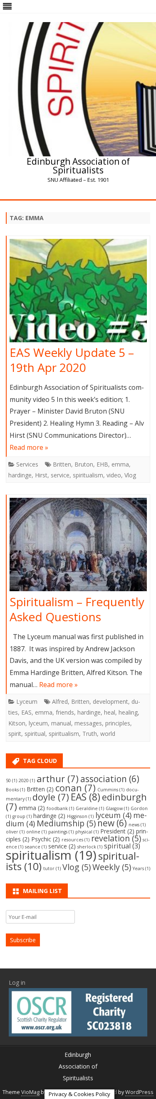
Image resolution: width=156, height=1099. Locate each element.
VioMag (30, 1092)
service (60, 475)
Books (15, 790)
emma (120, 464)
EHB (102, 464)
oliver (15, 832)
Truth (89, 734)
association (109, 779)
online (36, 832)
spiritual (35, 734)
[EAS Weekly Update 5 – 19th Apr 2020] (78, 292)
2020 (27, 780)
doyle (50, 797)
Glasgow (117, 808)
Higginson (80, 816)
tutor (52, 868)
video (113, 475)
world (107, 734)
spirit (14, 734)
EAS (26, 712)
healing (128, 712)
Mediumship (66, 823)
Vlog (130, 475)
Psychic (45, 839)
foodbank (60, 808)
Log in (17, 982)
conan (75, 788)
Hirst (41, 475)
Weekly (111, 867)
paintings (61, 832)
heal (109, 712)
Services (27, 464)
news (137, 825)
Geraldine (90, 808)
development (110, 701)
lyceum (38, 723)
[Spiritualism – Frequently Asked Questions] (78, 546)
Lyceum (26, 701)
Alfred (60, 701)
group (22, 816)
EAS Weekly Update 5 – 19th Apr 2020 (72, 359)
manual (61, 723)
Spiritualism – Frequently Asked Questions (77, 609)
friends (65, 712)
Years (141, 868)
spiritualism (88, 475)
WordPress (139, 1092)
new (112, 823)
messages (88, 723)
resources (75, 840)
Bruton (83, 464)
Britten (62, 464)
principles (117, 723)
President (117, 831)
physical (87, 832)
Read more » (29, 447)
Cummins (110, 790)
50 (11, 780)
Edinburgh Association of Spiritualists (78, 166)
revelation (116, 838)
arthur (58, 779)
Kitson (16, 723)
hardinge (20, 475)
